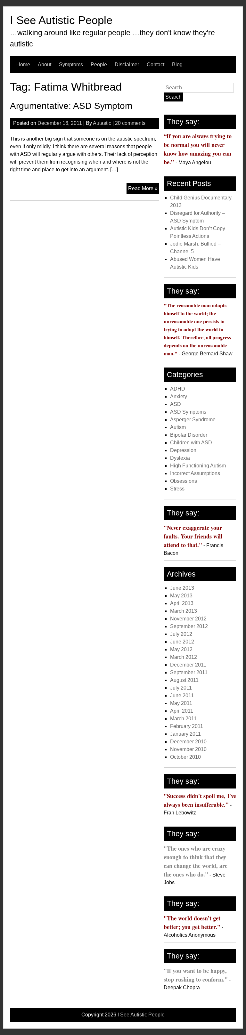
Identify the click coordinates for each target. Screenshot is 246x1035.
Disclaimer (127, 64)
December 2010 (188, 741)
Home (23, 64)
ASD (175, 404)
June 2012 (182, 641)
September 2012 (189, 626)
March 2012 (183, 657)
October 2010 (185, 757)
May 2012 (181, 649)
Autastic (102, 123)
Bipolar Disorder (188, 435)
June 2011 (182, 695)
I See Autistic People (61, 20)
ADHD (177, 389)
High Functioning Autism (198, 465)
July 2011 (181, 688)
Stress (177, 488)
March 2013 (183, 611)
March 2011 (183, 718)
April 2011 (181, 711)
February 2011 (186, 726)
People (99, 64)
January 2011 (185, 734)
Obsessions (183, 481)
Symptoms (71, 64)
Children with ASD (191, 442)
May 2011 (181, 703)
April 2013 (181, 603)
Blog (177, 64)
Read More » (143, 189)
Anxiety (178, 396)
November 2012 (188, 618)
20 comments (130, 123)
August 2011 (184, 680)
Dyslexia (180, 458)
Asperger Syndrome (193, 419)
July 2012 (181, 634)
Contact (155, 64)
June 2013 (182, 588)
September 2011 (189, 672)
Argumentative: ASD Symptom (71, 106)
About (44, 64)
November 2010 (188, 749)
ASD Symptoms (188, 412)
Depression (183, 450)
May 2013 (181, 595)
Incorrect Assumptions (195, 473)
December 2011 (188, 664)
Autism (178, 427)
